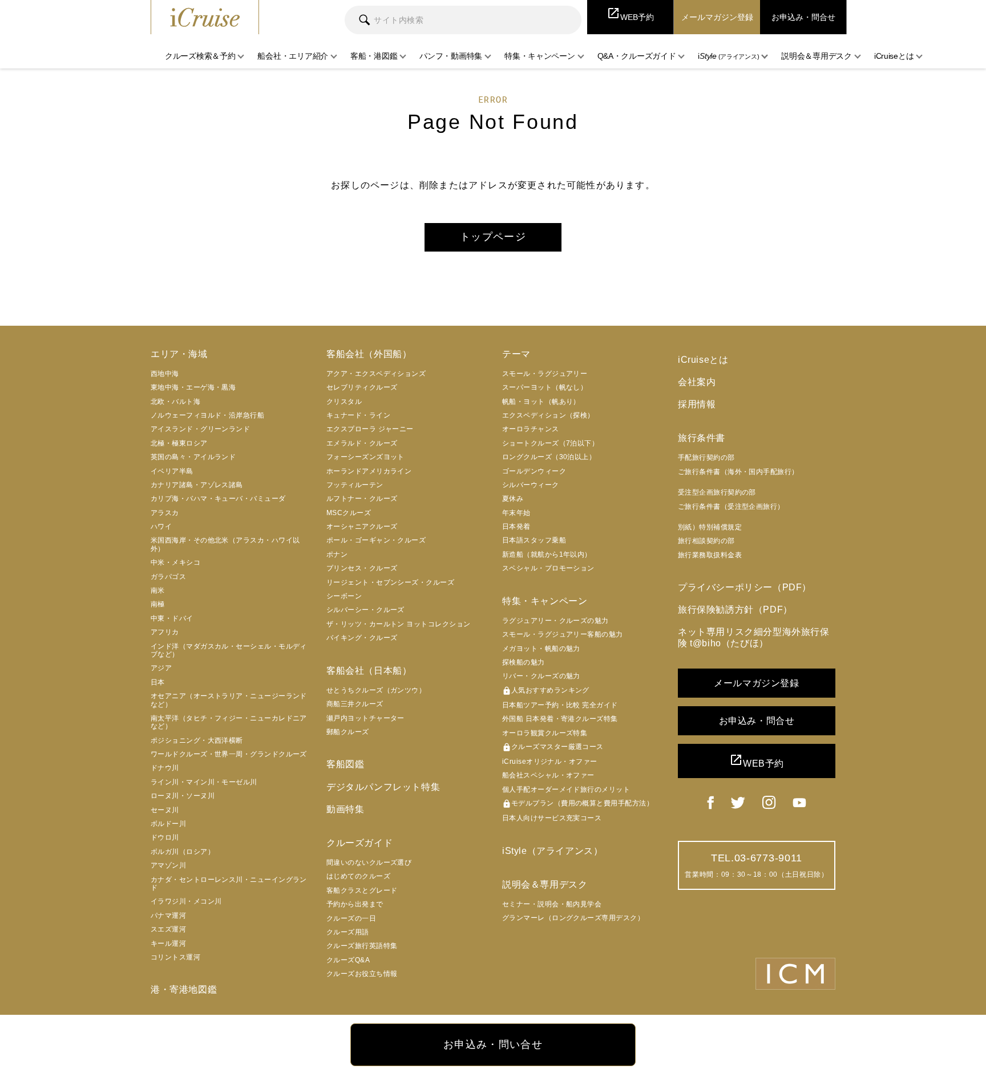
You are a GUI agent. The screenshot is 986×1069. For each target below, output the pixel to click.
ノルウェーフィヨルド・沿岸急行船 (207, 415)
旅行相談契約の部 (706, 541)
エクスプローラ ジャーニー (370, 429)
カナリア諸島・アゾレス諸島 (197, 485)
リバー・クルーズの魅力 (541, 676)
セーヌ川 (165, 810)
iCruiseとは (703, 360)
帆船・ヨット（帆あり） (541, 402)
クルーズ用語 (347, 932)
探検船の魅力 (523, 662)
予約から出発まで (354, 904)
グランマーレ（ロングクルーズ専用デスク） (573, 918)
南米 (158, 590)
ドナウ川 (165, 768)
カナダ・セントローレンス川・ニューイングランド (229, 884)
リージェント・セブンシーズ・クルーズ (390, 582)
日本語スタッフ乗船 (534, 540)
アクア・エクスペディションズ (376, 374)
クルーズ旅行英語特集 (362, 946)
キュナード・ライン (358, 415)
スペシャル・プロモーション (548, 568)
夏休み (512, 499)
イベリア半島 (172, 471)
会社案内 (697, 382)
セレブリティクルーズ (362, 387)
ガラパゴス (168, 577)
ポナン (336, 554)
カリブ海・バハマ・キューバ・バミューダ (218, 499)
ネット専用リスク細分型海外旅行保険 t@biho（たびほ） (754, 637)
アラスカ (165, 513)
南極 (158, 604)
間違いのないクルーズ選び (368, 862)
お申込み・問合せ (757, 721)
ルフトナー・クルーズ (362, 499)
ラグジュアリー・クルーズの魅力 (555, 621)
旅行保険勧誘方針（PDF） (735, 609)
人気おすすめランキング (545, 690)
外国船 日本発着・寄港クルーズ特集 (560, 719)
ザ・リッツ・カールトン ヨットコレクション (398, 624)
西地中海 (165, 374)
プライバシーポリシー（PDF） (744, 587)
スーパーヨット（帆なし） (544, 387)
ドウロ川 (165, 837)
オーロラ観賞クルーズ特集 (544, 733)
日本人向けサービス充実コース (551, 818)
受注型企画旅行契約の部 (717, 492)
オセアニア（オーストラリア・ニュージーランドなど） (229, 700)
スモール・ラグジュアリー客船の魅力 (562, 634)
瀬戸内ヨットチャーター (365, 718)
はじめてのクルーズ (358, 876)
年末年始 (516, 513)
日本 (158, 682)
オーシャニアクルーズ (362, 527)
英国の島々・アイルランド (193, 457)
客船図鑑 (345, 764)
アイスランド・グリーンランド (200, 429)
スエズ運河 (168, 929)
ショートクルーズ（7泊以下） (550, 443)
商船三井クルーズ (354, 704)
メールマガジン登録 (756, 683)
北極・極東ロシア (179, 443)
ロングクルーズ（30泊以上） (549, 457)
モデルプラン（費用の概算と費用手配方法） (577, 803)
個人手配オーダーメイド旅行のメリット (566, 789)
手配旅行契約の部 (706, 457)
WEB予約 (756, 760)
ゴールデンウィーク (534, 471)
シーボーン (344, 596)
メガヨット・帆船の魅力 (541, 649)
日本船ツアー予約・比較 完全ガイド (560, 705)
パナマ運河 (168, 916)
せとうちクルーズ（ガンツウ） (376, 690)
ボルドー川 (168, 824)
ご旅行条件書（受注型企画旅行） (731, 507)
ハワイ (161, 527)
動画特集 (345, 809)
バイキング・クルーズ (362, 638)
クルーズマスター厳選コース (553, 747)
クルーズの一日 (351, 918)
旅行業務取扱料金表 (710, 555)
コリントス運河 (175, 957)
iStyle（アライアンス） (552, 851)
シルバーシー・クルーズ (365, 610)
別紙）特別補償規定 (710, 527)
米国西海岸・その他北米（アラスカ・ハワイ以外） (225, 544)
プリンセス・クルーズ (362, 568)
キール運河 (168, 943)
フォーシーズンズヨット (365, 457)
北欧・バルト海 (175, 402)
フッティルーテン (354, 485)
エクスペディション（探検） (548, 415)
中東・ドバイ (172, 618)
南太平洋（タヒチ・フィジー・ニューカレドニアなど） (229, 722)
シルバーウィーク (530, 485)
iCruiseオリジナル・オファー (549, 762)
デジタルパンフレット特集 (383, 787)
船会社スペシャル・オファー (548, 775)
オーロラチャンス (530, 429)
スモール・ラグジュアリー (544, 374)
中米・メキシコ (175, 562)
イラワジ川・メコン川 (186, 901)
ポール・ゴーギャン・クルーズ (376, 540)
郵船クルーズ (347, 732)
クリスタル (344, 402)
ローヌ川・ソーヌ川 (183, 796)
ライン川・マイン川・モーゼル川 (204, 782)
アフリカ (165, 632)
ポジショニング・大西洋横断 (197, 740)
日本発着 (516, 527)
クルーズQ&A (348, 960)
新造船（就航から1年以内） (547, 554)
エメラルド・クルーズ (362, 443)
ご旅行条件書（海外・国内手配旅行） (738, 472)
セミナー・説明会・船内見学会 (551, 904)
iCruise (205, 17)
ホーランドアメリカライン (368, 471)
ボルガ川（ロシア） (183, 852)
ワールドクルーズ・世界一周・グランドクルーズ (229, 754)
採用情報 (697, 404)
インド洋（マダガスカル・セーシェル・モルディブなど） (229, 650)
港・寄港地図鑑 (184, 989)
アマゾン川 (168, 865)
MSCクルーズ (348, 513)
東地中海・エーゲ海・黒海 (193, 387)
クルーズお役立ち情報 (362, 974)
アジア (161, 668)
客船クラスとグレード (362, 890)
